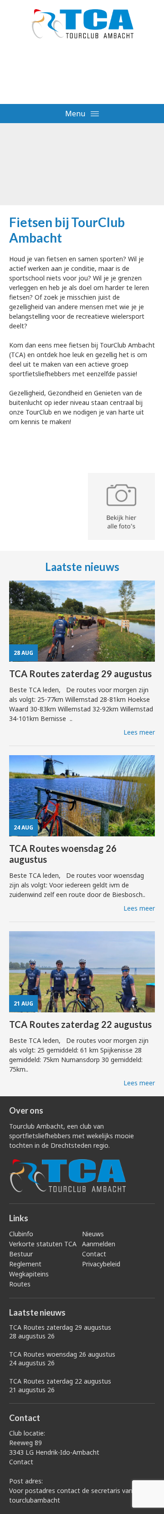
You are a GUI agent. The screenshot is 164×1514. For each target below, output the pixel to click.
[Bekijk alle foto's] (121, 507)
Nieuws (93, 1233)
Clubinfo (21, 1233)
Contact (94, 1254)
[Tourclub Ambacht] (82, 23)
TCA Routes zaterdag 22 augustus (60, 1385)
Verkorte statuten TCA (43, 1243)
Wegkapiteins (29, 1274)
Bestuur (21, 1254)
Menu (76, 114)
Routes (20, 1284)
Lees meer (139, 732)
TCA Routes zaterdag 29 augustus (60, 1331)
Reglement (25, 1264)
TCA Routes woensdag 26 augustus (62, 1358)
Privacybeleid (101, 1264)
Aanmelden (98, 1243)
